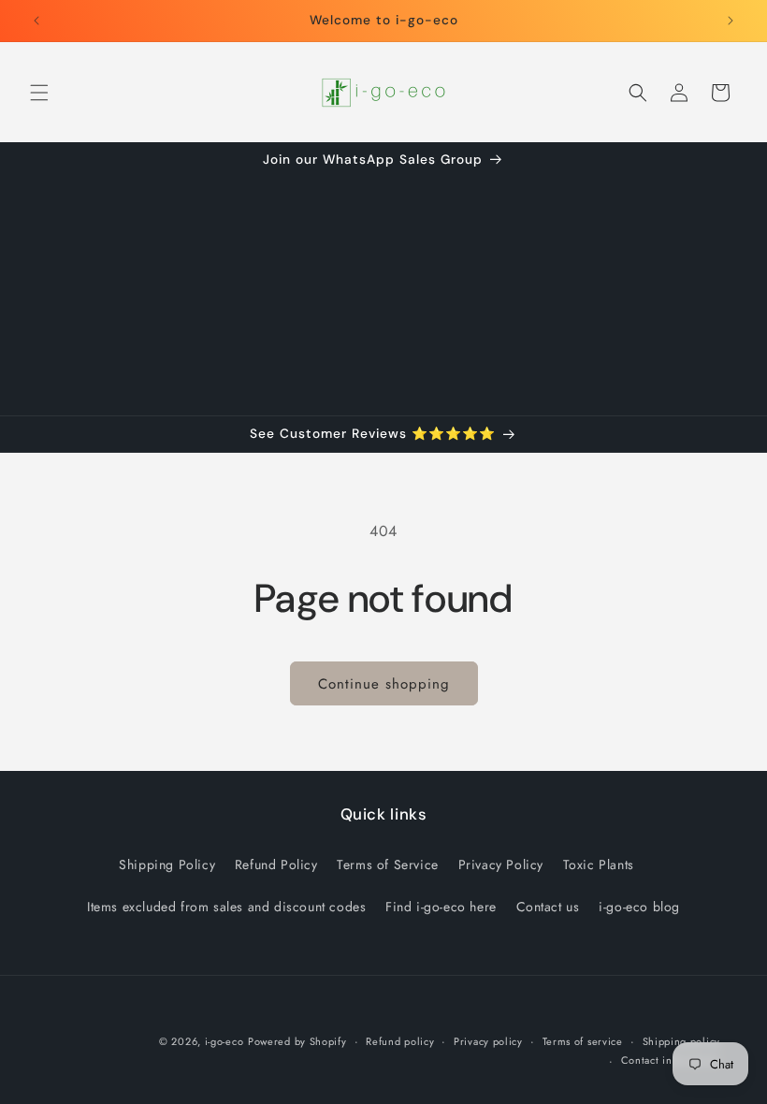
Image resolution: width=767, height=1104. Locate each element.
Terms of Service (388, 864)
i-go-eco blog (639, 906)
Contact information (670, 1060)
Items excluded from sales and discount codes (226, 906)
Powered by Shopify (297, 1041)
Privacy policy (488, 1041)
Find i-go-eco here (441, 906)
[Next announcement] (730, 20)
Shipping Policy (167, 864)
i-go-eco (224, 1041)
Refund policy (400, 1041)
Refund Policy (276, 864)
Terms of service (583, 1041)
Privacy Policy (500, 864)
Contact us (548, 906)
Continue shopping (384, 684)
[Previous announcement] (36, 20)
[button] (39, 92)
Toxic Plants (598, 864)
